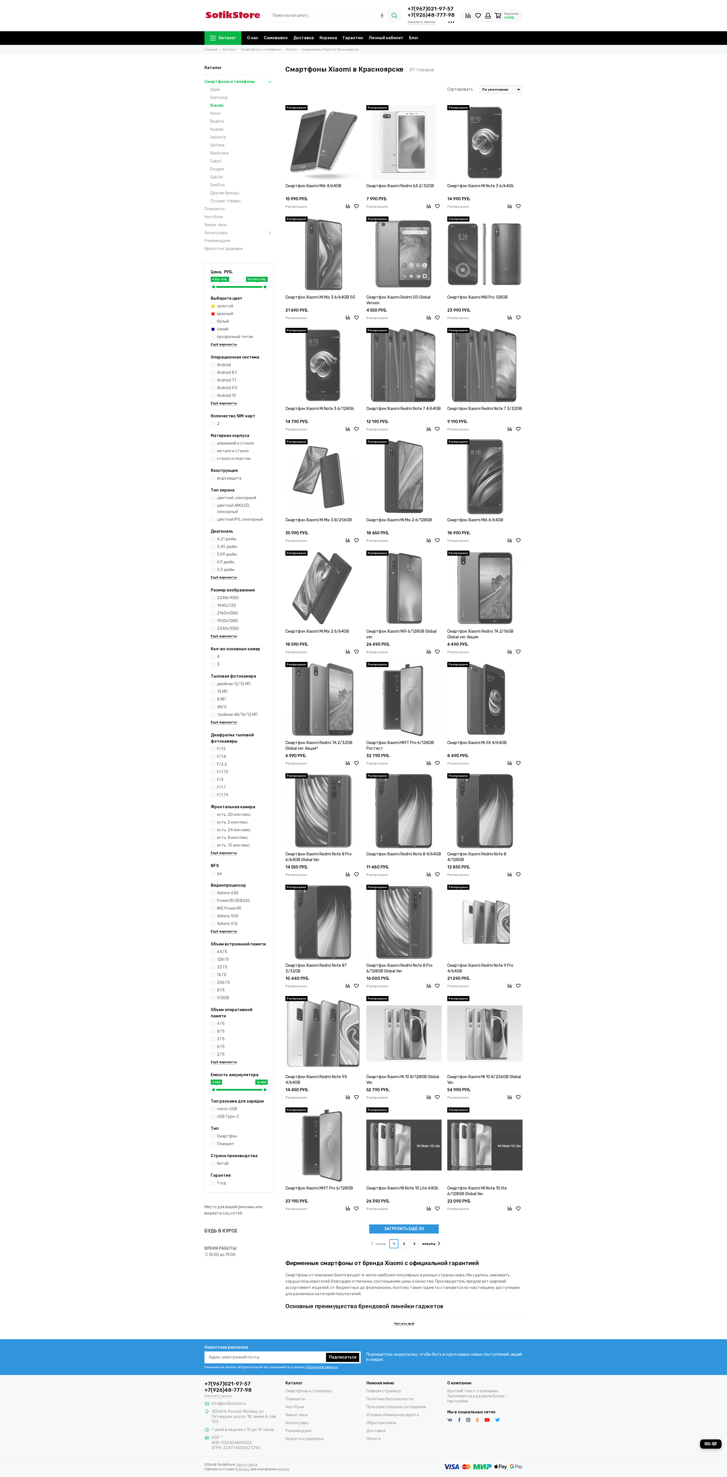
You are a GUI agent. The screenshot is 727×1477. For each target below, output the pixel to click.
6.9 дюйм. (226, 562)
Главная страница (383, 1391)
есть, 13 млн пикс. (233, 845)
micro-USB (227, 1109)
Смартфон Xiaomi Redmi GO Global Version (398, 300)
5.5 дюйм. (226, 569)
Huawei (216, 129)
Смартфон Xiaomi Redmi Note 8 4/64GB (403, 854)
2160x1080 (227, 613)
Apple (215, 89)
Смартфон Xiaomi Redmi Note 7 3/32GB (484, 408)
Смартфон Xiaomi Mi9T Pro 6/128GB (319, 1188)
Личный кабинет (386, 38)
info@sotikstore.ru (229, 1403)
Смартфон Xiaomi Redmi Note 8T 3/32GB (316, 968)
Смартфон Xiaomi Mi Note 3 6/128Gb (319, 408)
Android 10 (226, 395)
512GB (223, 997)
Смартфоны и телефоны (229, 81)
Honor (215, 113)
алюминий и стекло (235, 443)
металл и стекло (233, 451)
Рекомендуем (217, 240)
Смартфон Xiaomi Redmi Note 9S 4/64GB (316, 1079)
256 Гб (223, 982)
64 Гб (222, 951)
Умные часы (215, 224)
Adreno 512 (227, 923)
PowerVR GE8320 (233, 900)
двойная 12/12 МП (233, 684)
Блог (413, 38)
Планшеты (214, 209)
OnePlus (217, 185)
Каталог (227, 38)
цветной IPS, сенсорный (240, 519)
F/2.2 (222, 764)
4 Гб (221, 1023)
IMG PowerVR (229, 908)
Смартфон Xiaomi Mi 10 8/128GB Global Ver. (402, 1079)
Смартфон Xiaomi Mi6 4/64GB (313, 186)
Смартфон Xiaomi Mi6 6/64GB (475, 520)
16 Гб (221, 974)
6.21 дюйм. (227, 539)
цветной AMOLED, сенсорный (233, 508)
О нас (252, 38)
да (219, 873)
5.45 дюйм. (227, 546)
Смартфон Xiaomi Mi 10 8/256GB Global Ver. (484, 1079)
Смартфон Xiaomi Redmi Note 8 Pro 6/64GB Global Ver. (318, 857)
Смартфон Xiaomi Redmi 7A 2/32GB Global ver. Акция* (318, 745)
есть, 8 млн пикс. (233, 837)
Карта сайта (247, 1464)
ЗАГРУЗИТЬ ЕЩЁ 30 (404, 1228)
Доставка (303, 38)
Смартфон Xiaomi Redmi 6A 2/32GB (400, 186)
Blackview (219, 153)
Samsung (218, 97)
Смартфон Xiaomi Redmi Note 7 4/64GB (403, 408)
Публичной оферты (321, 1367)
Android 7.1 (226, 380)
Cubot (216, 161)
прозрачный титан (235, 336)
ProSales (242, 1469)
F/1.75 (222, 772)
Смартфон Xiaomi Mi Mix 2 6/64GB (317, 631)
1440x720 (226, 605)
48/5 (222, 707)
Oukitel (216, 177)
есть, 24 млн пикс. (234, 830)
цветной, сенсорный (236, 497)
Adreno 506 (228, 916)
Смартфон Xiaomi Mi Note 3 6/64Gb (480, 186)
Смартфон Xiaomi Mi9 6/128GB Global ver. (401, 634)
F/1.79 (222, 795)
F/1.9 (221, 749)
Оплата (373, 1438)
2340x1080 (228, 628)
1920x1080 (227, 620)
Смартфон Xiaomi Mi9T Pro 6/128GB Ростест (400, 745)
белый (223, 321)
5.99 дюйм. (227, 554)
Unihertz (218, 137)
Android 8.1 (227, 372)
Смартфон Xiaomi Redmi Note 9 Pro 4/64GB (480, 968)
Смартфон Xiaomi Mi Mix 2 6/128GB (399, 520)
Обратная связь (381, 1422)
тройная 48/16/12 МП (237, 714)
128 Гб (223, 959)
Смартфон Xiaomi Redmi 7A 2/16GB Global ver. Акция (480, 634)
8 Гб (221, 990)
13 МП (222, 691)
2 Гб (221, 1054)
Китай (223, 1163)
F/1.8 (221, 756)
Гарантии (353, 38)
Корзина (328, 38)
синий (222, 329)
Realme (217, 121)
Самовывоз (276, 38)
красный (225, 313)
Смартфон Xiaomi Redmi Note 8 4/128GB (476, 857)
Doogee (217, 169)
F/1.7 (221, 787)
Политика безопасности (389, 1399)
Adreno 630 (228, 893)
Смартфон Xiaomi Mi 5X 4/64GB (477, 742)
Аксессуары (216, 232)
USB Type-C (228, 1116)
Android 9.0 (227, 388)
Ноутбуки (213, 216)
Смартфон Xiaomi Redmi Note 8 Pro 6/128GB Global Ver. (399, 968)
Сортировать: (460, 89)
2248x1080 (228, 597)
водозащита (229, 478)
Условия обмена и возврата (392, 1415)
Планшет (225, 1143)
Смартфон (227, 1136)
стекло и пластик (233, 458)
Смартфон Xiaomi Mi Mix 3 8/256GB (318, 520)
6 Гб (221, 1046)
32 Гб (222, 967)
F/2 (220, 779)
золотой (225, 306)
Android (224, 365)
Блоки (498, 1396)
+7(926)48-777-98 (431, 15)
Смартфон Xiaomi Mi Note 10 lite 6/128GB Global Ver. (477, 1191)
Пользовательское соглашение (396, 1407)
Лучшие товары (225, 201)
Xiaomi (216, 105)
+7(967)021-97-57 (431, 9)
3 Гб (221, 1039)
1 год (221, 1183)
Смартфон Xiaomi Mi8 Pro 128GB (477, 297)
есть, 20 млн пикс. (234, 814)
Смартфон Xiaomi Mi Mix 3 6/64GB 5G (320, 297)
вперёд (429, 1244)
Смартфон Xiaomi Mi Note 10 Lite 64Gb (402, 1188)
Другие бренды (224, 193)
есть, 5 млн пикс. (233, 822)
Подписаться (342, 1357)
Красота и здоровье (223, 248)
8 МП (221, 699)
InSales (283, 1469)
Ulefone (217, 145)
